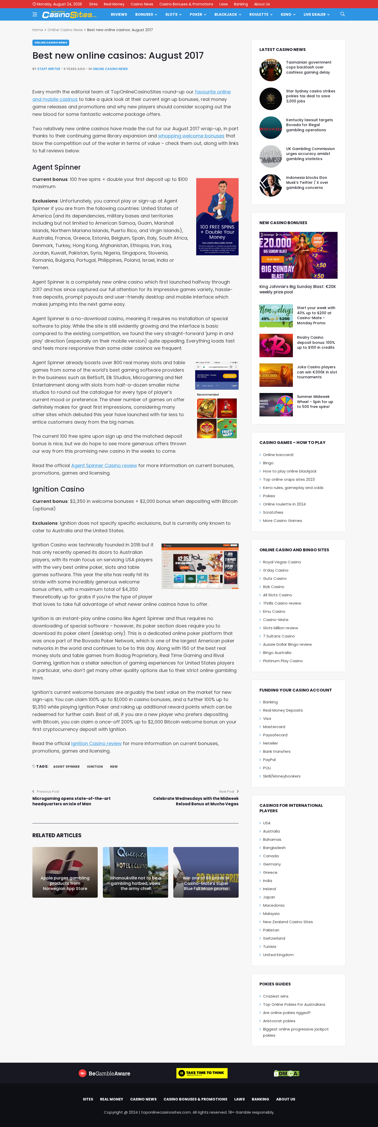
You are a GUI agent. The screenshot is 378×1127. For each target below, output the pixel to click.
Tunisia (269, 946)
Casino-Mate (276, 619)
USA (267, 823)
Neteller (270, 743)
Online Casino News (65, 29)
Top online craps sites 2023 (289, 479)
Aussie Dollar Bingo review (287, 644)
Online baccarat (278, 454)
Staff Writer (48, 69)
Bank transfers (277, 751)
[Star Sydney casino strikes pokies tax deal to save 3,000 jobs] (270, 99)
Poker (196, 14)
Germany (272, 864)
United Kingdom (278, 954)
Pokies (269, 496)
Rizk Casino (273, 586)
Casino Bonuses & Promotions (186, 4)
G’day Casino (276, 570)
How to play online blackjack (290, 471)
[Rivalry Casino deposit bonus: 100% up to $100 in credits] (276, 345)
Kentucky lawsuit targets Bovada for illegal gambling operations (309, 125)
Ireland (269, 889)
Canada (271, 856)
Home (37, 29)
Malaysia (271, 913)
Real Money (114, 4)
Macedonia (273, 905)
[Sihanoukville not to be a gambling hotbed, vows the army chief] (135, 872)
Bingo (268, 463)
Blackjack (225, 14)
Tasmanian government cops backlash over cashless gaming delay (308, 67)
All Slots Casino (277, 595)
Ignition (95, 766)
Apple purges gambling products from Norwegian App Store (65, 883)
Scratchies (273, 512)
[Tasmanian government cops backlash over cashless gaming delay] (270, 70)
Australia (271, 831)
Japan (269, 897)
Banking (241, 4)
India (267, 880)
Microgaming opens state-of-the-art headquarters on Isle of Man (71, 801)
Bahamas (272, 839)
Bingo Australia (277, 652)
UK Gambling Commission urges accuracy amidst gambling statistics (310, 153)
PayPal (269, 759)
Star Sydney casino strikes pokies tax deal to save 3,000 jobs (310, 96)
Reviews (119, 14)
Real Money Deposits (283, 710)
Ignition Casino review (96, 743)
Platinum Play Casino (283, 660)
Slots (171, 14)
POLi (267, 768)
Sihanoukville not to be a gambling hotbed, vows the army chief (135, 883)
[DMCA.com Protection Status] (286, 1073)
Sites (93, 4)
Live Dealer (315, 14)
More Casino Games (282, 520)
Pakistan (271, 930)
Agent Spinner (66, 766)
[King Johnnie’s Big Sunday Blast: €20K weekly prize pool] (298, 255)
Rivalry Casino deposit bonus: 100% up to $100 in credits (316, 342)
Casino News (142, 4)
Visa (267, 718)
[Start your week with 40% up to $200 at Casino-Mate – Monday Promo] (276, 316)
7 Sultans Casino (279, 636)
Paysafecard (275, 735)
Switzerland (274, 938)
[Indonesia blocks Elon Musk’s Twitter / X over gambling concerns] (270, 185)
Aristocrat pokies (279, 1021)
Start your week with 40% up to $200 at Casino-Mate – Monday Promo (316, 315)
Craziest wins (276, 996)
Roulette (258, 14)
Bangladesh (274, 847)
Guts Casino (275, 578)
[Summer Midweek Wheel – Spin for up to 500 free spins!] (276, 404)
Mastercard (274, 726)
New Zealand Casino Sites (288, 921)
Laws (223, 4)
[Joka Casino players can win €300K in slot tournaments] (276, 375)
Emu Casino (274, 611)
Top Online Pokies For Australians (294, 1004)
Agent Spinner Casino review (104, 465)
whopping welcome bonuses (191, 136)
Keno (286, 14)
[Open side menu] (34, 14)
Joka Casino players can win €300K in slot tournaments (317, 372)
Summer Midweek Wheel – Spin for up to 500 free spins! (315, 401)
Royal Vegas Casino (282, 562)
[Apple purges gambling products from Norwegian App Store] (65, 872)
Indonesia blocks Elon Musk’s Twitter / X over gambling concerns (307, 182)
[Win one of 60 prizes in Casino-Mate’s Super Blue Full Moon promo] (206, 872)
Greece (270, 872)
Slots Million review (280, 628)
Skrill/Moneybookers (282, 776)
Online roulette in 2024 (284, 504)
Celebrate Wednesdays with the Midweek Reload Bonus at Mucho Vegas (196, 801)
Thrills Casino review (282, 603)
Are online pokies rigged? (287, 1012)
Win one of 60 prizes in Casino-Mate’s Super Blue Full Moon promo (206, 883)
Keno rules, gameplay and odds (293, 487)
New (114, 766)
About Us (262, 4)
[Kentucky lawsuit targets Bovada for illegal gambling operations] (270, 127)
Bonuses (144, 14)
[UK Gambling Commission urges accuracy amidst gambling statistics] (270, 156)
